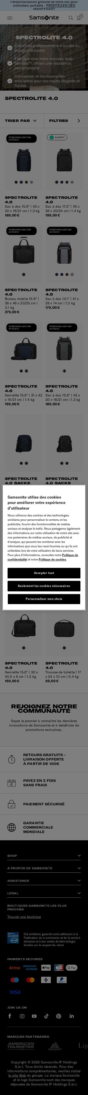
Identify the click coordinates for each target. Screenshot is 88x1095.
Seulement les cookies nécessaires (44, 586)
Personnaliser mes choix (44, 599)
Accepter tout (44, 573)
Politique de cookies (52, 559)
